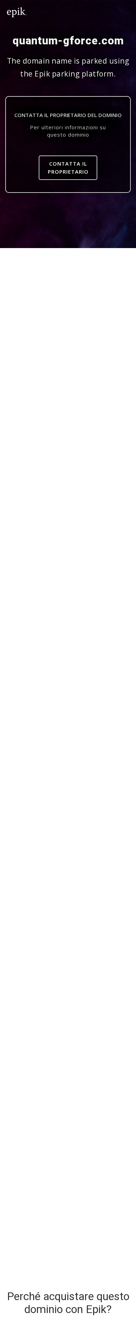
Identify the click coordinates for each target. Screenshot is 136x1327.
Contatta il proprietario (68, 167)
